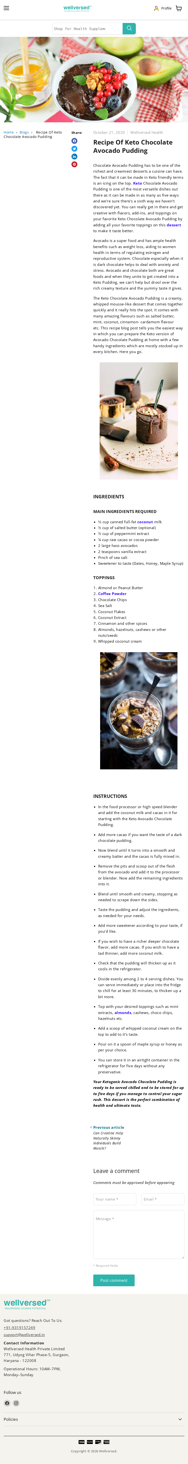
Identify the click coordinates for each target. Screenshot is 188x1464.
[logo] (80, 8)
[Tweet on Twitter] (74, 149)
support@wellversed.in (24, 1334)
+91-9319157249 (19, 1327)
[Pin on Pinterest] (74, 164)
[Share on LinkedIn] (74, 156)
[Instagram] (16, 1403)
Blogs (24, 132)
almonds (123, 1012)
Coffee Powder (112, 593)
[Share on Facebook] (74, 141)
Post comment (114, 1280)
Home (9, 132)
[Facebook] (7, 1403)
